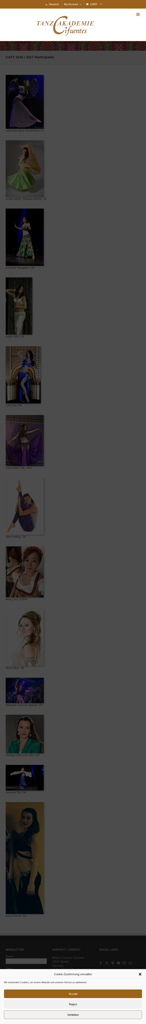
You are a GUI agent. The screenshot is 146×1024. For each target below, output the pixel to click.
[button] (140, 974)
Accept (73, 993)
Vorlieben (73, 1014)
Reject (73, 1004)
